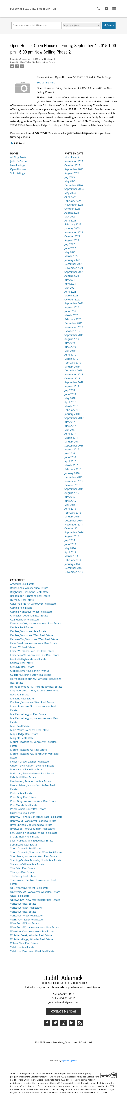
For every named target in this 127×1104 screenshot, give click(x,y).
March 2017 (71, 437)
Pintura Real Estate (21, 793)
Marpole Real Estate (22, 738)
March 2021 (71, 295)
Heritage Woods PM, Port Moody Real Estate (36, 686)
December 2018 (73, 370)
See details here (46, 82)
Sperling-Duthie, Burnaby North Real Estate (35, 860)
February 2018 (72, 410)
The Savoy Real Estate (23, 876)
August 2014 (71, 536)
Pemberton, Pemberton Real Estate (30, 781)
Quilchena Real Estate (22, 813)
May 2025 (70, 181)
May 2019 (70, 350)
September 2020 (73, 303)
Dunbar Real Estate (21, 627)
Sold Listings (17, 173)
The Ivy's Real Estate (22, 872)
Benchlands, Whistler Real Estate (29, 588)
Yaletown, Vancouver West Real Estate (32, 951)
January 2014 (72, 564)
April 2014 (70, 552)
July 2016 (69, 453)
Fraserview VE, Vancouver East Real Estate (34, 655)
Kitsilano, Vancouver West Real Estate (32, 702)
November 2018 (73, 374)
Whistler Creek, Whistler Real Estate (31, 935)
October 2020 (72, 299)
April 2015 (70, 508)
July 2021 (69, 279)
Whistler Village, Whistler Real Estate (31, 939)
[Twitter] (55, 1023)
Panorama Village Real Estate (27, 769)
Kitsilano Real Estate (22, 698)
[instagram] (63, 1023)
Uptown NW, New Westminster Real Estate (35, 899)
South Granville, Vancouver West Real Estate (36, 852)
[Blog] (80, 1023)
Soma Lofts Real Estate (23, 844)
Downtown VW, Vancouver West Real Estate (35, 623)
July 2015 (69, 496)
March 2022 (71, 256)
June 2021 (70, 283)
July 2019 (69, 343)
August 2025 (71, 173)
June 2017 (70, 426)
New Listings (17, 165)
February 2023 (72, 224)
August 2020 (71, 307)
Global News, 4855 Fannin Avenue (29, 670)
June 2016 (70, 457)
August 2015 (71, 493)
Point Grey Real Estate (23, 797)
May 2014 (70, 548)
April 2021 (70, 291)
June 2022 (70, 248)
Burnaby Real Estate (22, 600)
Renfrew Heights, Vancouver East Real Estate (36, 817)
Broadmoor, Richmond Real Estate (30, 595)
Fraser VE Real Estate (22, 647)
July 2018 (69, 390)
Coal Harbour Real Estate (24, 619)
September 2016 (73, 445)
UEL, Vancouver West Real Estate (29, 888)
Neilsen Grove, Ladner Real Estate (30, 761)
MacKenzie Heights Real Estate (28, 714)
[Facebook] (47, 1023)
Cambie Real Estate (21, 607)
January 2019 (72, 366)
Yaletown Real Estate (22, 947)
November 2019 (73, 327)
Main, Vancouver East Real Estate (29, 730)
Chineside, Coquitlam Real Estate (29, 615)
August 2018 (71, 386)
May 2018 (70, 398)
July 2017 (69, 422)
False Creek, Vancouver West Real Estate (33, 643)
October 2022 (72, 236)
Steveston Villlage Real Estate (27, 864)
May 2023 (70, 216)
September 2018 (73, 382)
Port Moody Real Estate (23, 805)
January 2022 (72, 260)
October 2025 (72, 165)
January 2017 (72, 441)
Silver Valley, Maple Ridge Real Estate (37, 62)
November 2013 (73, 572)
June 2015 (70, 500)
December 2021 (73, 264)
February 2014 (72, 560)
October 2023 (72, 208)
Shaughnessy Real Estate (24, 836)
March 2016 (71, 465)
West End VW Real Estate (24, 923)
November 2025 (73, 161)
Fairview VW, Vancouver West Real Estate (34, 639)
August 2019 (71, 339)
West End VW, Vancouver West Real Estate (34, 927)
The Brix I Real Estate (22, 868)
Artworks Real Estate (22, 584)
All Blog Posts (18, 157)
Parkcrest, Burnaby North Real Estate (32, 773)
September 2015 (73, 489)
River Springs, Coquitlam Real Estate (31, 825)
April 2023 (70, 220)
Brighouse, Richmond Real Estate (29, 592)
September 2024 (73, 189)
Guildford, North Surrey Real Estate (30, 674)
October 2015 (72, 485)
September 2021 (73, 272)
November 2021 (73, 268)
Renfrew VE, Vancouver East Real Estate (33, 821)
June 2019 (70, 347)
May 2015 (70, 505)
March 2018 (71, 406)
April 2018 (70, 402)
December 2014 (73, 520)
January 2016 (72, 473)
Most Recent (71, 157)
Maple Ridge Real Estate (24, 734)
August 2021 (71, 275)
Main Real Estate (20, 726)
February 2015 (72, 512)
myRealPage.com (69, 1060)
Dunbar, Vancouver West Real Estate (31, 635)
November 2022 (73, 232)
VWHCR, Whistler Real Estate (27, 919)
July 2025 (69, 177)
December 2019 (73, 323)
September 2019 (73, 335)
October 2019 (72, 331)
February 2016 (72, 469)
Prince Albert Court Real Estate (28, 809)
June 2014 (70, 544)
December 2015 (73, 477)
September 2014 (73, 532)
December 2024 (73, 185)
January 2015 (72, 516)
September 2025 (73, 169)
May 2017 (70, 429)
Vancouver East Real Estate (26, 907)
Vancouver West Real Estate (26, 915)
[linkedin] (72, 1023)
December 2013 (73, 568)
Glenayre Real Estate (22, 667)
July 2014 (69, 540)
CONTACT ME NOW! (63, 1011)
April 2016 (70, 461)
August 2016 (71, 449)
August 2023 (71, 212)
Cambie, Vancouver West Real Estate (31, 611)
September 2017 (73, 418)
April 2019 (70, 354)
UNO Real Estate (19, 895)
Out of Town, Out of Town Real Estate (32, 765)
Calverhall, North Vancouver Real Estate (33, 603)
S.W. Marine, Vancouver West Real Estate (33, 832)
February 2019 (72, 362)
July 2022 (69, 244)
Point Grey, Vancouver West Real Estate (33, 801)
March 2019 (71, 358)
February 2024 (72, 201)
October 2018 (72, 378)
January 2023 (72, 228)
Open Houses (18, 169)
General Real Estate (21, 663)
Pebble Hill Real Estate (23, 777)
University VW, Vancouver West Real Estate (35, 892)
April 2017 (70, 433)
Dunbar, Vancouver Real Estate (28, 631)
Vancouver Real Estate (23, 903)
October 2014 (72, 528)
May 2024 (70, 193)
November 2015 (73, 481)
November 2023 (73, 204)
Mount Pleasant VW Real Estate (28, 749)
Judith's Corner (19, 161)
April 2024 (70, 196)
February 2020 (72, 319)
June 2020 (70, 311)
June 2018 (70, 394)
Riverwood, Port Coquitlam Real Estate (32, 828)
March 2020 (71, 315)
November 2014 (73, 524)
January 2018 (72, 414)
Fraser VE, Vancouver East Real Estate (32, 651)
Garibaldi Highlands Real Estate (28, 659)
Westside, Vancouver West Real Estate (32, 931)
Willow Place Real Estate (24, 943)
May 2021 (70, 287)
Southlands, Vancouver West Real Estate (33, 856)
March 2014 (71, 556)
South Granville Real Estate (26, 848)
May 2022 (70, 252)
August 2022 (71, 240)
